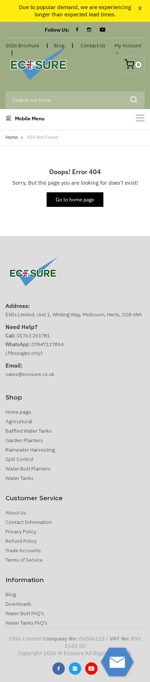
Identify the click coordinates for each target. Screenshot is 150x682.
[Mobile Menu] (140, 118)
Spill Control (19, 459)
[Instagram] (89, 29)
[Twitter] (75, 668)
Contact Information (28, 522)
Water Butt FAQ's (24, 613)
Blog (10, 594)
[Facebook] (77, 29)
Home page (18, 412)
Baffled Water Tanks (28, 431)
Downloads (18, 604)
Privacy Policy (20, 531)
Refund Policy (21, 541)
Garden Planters (24, 440)
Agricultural (18, 421)
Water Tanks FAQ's (26, 622)
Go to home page (75, 199)
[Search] (134, 100)
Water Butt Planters (28, 468)
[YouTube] (102, 29)
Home (11, 137)
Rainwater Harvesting (30, 449)
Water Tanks (19, 478)
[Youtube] (91, 668)
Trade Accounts (23, 550)
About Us (15, 512)
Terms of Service (24, 560)
